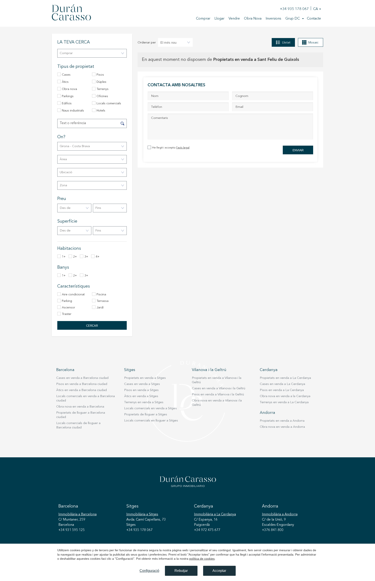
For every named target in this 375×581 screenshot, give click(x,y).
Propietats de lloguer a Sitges (145, 414)
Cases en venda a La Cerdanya (282, 384)
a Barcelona (77, 514)
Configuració (149, 571)
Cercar (92, 325)
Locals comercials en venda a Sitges (150, 408)
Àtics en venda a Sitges (141, 396)
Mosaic (313, 42)
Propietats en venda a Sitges (145, 378)
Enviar (298, 150)
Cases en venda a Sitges (142, 384)
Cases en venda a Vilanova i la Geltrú (218, 388)
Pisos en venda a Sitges (141, 390)
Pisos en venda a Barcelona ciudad (81, 384)
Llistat (286, 42)
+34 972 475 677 (207, 530)
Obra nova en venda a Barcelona (80, 406)
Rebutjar (181, 571)
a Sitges (142, 514)
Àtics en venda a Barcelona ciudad (81, 390)
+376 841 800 (272, 530)
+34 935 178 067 (294, 9)
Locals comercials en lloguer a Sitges (151, 420)
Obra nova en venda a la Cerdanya (285, 396)
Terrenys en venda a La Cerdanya (284, 402)
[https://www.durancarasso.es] (71, 13)
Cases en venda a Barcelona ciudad (82, 378)
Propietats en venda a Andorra (282, 421)
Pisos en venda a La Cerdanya (282, 390)
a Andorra (280, 514)
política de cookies (202, 558)
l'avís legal (182, 147)
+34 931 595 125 (71, 530)
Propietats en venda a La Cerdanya (285, 378)
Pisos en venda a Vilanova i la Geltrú (218, 394)
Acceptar (219, 571)
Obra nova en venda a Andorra (282, 427)
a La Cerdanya (215, 514)
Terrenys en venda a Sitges (143, 402)
